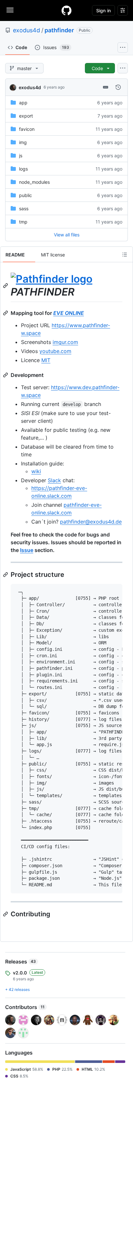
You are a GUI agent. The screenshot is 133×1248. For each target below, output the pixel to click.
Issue (26, 550)
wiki (36, 471)
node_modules (34, 182)
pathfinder (59, 30)
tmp (23, 221)
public (25, 195)
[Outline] (124, 254)
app (23, 102)
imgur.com (65, 342)
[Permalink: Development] (6, 375)
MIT (45, 360)
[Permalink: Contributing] (6, 914)
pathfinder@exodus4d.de (91, 521)
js (20, 155)
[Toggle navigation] (10, 10)
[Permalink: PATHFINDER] (6, 285)
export (26, 116)
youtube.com (55, 351)
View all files (66, 234)
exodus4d (26, 30)
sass (23, 208)
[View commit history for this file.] (118, 87)
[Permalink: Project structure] (6, 574)
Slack (54, 480)
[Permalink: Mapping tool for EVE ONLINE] (6, 312)
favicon (27, 129)
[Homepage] (66, 10)
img (23, 142)
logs (23, 169)
